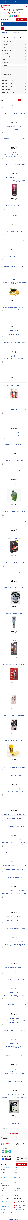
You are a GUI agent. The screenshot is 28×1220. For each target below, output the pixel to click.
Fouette (15, 1193)
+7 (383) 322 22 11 (15, 10)
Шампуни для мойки (6, 1185)
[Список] (25, 100)
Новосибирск (4, 2)
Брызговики (4, 1169)
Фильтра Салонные (7, 86)
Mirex (15, 1182)
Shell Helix (3, 1191)
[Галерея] (22, 100)
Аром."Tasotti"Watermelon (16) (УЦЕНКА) (14, 562)
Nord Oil (3, 1190)
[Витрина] (19, 100)
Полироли (3, 1183)
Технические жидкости (8, 74)
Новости (3, 1204)
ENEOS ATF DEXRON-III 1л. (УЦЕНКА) (14, 231)
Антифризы (5, 47)
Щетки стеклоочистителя (9, 92)
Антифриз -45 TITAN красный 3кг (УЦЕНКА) (14, 511)
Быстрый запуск (5, 1179)
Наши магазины (5, 1206)
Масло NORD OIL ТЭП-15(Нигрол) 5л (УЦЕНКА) (14, 1097)
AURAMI (16, 1195)
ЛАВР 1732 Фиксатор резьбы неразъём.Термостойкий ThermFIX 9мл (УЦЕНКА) (14, 1073)
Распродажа (6, 62)
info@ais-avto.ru (15, 13)
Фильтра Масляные (7, 83)
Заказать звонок (21, 19)
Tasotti (15, 1191)
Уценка (5, 65)
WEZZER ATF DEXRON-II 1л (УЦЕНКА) (14, 435)
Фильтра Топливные (7, 89)
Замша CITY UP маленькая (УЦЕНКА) (14, 740)
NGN (2, 1195)
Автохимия (5, 44)
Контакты (3, 1209)
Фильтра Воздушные (7, 80)
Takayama (3, 1193)
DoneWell (16, 1172)
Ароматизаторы (6, 50)
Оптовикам (4, 1201)
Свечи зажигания (6, 68)
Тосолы (4, 77)
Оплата (3, 1203)
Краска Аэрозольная (7, 56)
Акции (2, 1208)
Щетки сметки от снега (6, 1170)
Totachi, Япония (18, 1183)
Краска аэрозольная (19, 1167)
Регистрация (23, 2)
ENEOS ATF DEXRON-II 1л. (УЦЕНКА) (14, 205)
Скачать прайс (7, 19)
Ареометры (4, 1174)
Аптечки (3, 1172)
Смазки (4, 71)
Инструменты (5, 53)
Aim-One (16, 1169)
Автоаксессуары (6, 41)
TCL (15, 1179)
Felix (15, 1180)
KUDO (15, 1170)
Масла (4, 59)
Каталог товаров (10, 24)
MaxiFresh (16, 1190)
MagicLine (16, 1174)
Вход (17, 2)
